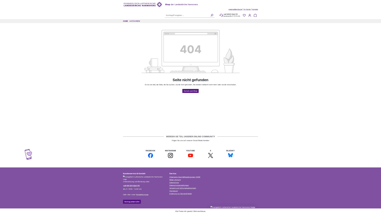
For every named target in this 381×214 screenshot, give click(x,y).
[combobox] (187, 15)
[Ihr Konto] (249, 15)
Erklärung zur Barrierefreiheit (180, 194)
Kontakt (255, 9)
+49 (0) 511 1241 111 (131, 186)
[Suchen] (211, 15)
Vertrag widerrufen (132, 202)
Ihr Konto (247, 9)
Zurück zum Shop (190, 91)
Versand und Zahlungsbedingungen (182, 188)
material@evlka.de (235, 9)
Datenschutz (174, 183)
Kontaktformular (142, 195)
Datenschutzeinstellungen (179, 185)
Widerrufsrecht (175, 180)
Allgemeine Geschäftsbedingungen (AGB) (184, 177)
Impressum (173, 191)
